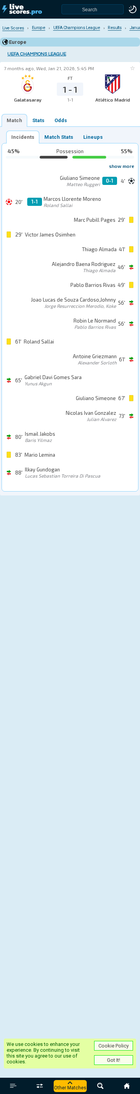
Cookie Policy (113, 1046)
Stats (38, 120)
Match (14, 120)
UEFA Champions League (36, 54)
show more (121, 166)
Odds (60, 120)
